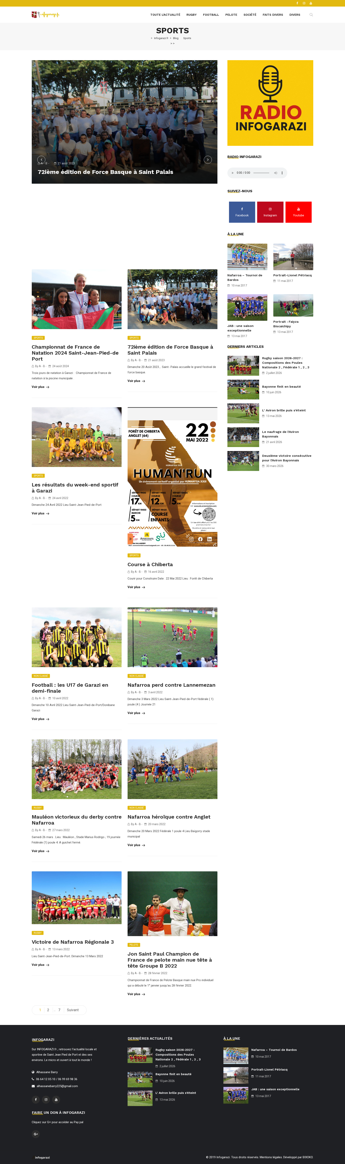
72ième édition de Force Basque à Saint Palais (105, 171)
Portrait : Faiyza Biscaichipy (285, 324)
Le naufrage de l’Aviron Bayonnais (280, 434)
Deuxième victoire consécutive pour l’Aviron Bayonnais (286, 458)
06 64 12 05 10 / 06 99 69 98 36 (56, 1079)
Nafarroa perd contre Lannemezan (171, 685)
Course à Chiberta (150, 564)
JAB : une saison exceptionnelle (240, 328)
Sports (38, 337)
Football (211, 15)
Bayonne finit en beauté (281, 386)
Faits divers (273, 15)
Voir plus (38, 387)
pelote (134, 944)
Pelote (231, 15)
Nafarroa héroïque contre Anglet (169, 817)
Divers (294, 15)
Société (250, 15)
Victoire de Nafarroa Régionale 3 (73, 942)
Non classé (41, 676)
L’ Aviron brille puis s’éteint (284, 410)
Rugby (191, 15)
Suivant (73, 1010)
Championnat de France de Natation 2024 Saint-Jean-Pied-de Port (75, 353)
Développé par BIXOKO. (298, 1157)
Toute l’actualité (165, 15)
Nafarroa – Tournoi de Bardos (244, 277)
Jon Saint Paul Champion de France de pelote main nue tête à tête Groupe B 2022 (170, 960)
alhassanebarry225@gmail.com (57, 1086)
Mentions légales (271, 1157)
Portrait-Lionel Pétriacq (292, 275)
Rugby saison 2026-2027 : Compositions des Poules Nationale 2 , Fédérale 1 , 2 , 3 (285, 362)
